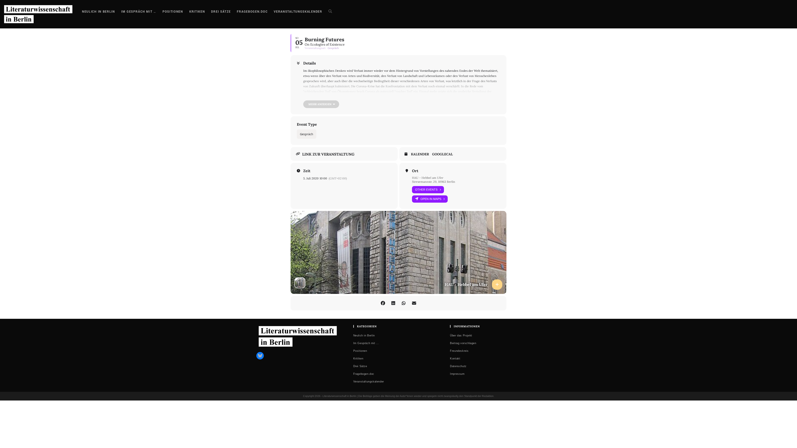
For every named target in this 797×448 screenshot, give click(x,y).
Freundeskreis (459, 350)
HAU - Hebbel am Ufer (427, 178)
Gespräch (306, 134)
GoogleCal (442, 154)
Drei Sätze (360, 366)
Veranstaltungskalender (368, 381)
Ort (415, 171)
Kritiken (358, 358)
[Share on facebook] (383, 303)
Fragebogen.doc (363, 373)
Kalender (420, 154)
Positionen (360, 350)
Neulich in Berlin (364, 335)
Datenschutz (458, 366)
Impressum (457, 373)
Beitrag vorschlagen (463, 343)
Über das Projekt (461, 335)
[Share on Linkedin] (393, 303)
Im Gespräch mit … (366, 343)
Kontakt (455, 358)
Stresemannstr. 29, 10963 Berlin (433, 182)
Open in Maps (431, 199)
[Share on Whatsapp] (403, 303)
